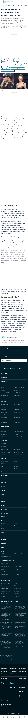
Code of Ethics (22, 672)
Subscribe (23, 1)
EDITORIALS (4, 511)
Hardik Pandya (17, 394)
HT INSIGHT (4, 537)
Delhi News (3, 411)
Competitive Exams (5, 453)
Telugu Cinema (17, 590)
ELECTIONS (3, 541)
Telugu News (4, 595)
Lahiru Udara (17, 399)
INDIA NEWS (4, 383)
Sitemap (3, 675)
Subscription (4, 672)
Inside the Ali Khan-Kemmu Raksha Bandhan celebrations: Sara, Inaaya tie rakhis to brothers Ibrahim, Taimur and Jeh (20, 608)
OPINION (3, 507)
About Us (3, 667)
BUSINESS (3, 484)
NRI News (3, 598)
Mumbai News (4, 419)
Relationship (3, 470)
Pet (1, 473)
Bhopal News (17, 406)
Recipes (16, 468)
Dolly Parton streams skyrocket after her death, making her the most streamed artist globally (20, 627)
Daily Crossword (18, 555)
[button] (2, 2)
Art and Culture (4, 462)
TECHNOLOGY (4, 518)
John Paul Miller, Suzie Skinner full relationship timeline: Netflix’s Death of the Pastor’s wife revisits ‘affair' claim (6, 627)
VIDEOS (3, 492)
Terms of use (22, 667)
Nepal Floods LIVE (5, 568)
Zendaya (3, 61)
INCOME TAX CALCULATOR (7, 561)
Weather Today (13, 670)
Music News (3, 433)
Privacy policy (4, 670)
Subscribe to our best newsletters (14, 358)
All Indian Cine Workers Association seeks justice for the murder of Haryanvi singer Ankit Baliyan (19, 645)
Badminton (3, 525)
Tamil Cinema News (18, 433)
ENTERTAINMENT (5, 428)
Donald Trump (17, 568)
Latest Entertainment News (10, 603)
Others (2, 530)
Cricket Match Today (19, 389)
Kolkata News (4, 416)
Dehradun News (18, 408)
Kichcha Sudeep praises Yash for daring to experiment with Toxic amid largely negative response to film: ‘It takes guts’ (6, 646)
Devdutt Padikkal (5, 394)
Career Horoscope (5, 578)
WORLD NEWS (4, 379)
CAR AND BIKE (4, 514)
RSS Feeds (12, 675)
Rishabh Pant (17, 397)
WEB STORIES (4, 477)
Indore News (4, 414)
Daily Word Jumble (5, 558)
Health (2, 468)
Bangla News (17, 592)
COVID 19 (3, 549)
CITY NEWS (3, 403)
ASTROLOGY (4, 442)
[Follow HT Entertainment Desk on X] (14, 31)
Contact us (12, 667)
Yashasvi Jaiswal (4, 397)
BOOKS (2, 534)
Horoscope (3, 444)
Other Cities (17, 424)
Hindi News (16, 595)
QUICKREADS (4, 545)
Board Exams (17, 451)
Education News (18, 456)
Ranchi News (4, 424)
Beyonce (16, 61)
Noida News (17, 419)
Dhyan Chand (17, 576)
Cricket (13, 5)
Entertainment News (5, 592)
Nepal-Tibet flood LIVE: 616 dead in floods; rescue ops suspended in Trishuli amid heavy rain (6, 660)
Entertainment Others (19, 438)
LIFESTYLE (3, 460)
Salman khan (4, 573)
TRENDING (3, 480)
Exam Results (4, 456)
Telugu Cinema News (5, 435)
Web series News (5, 438)
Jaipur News (17, 414)
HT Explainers (17, 598)
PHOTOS (3, 488)
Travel (15, 470)
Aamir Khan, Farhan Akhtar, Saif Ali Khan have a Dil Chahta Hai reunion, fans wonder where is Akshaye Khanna (20, 636)
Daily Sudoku (4, 555)
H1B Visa (16, 570)
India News (19, 5)
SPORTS (3, 522)
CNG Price (3, 570)
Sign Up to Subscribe (14, 365)
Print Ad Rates (13, 672)
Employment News (18, 453)
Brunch (15, 462)
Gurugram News (18, 411)
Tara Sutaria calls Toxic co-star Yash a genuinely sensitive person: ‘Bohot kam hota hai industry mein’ (20, 617)
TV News (16, 435)
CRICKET (3, 386)
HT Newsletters (22, 670)
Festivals (16, 465)
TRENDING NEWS (5, 565)
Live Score (3, 392)
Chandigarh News (5, 408)
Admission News (4, 451)
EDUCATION (4, 448)
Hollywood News (18, 430)
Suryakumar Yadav (18, 573)
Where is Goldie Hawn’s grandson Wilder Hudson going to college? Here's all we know (6, 608)
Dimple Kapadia (4, 576)
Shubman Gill (17, 392)
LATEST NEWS (4, 375)
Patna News (3, 421)
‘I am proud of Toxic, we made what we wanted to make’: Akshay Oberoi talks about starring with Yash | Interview (6, 617)
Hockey (2, 527)
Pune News (16, 421)
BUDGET (3, 496)
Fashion (2, 465)
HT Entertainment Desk (7, 31)
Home (2, 5)
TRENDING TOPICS (5, 582)
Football (16, 525)
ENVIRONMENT (5, 499)
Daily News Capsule (6, 362)
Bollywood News (5, 430)
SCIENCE (3, 503)
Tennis (15, 527)
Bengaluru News (4, 406)
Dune (13, 211)
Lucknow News (17, 416)
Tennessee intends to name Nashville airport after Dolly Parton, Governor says (6, 635)
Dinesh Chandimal (5, 399)
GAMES (2, 553)
